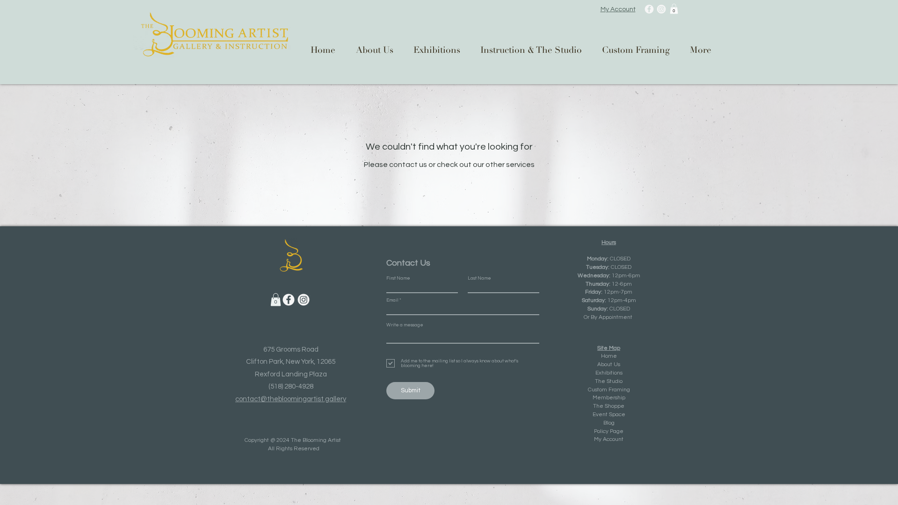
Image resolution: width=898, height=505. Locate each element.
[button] (674, 9)
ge (619, 431)
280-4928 (298, 386)
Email (392, 300)
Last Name (479, 278)
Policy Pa (605, 431)
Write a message (404, 325)
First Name (398, 278)
